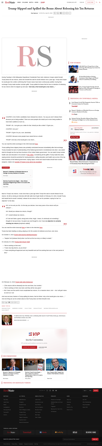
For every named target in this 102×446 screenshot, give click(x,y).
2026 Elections (22, 399)
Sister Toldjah (38, 417)
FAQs (90, 390)
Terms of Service (7, 444)
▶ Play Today (74, 137)
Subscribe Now (43, 347)
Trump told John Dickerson (24, 282)
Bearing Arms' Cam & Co (56, 409)
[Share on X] (55, 13)
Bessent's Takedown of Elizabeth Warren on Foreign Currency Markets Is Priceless (11, 374)
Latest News (6, 402)
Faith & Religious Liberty (24, 409)
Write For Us (69, 409)
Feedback (21, 444)
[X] (47, 390)
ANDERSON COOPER (17, 308)
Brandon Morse (38, 409)
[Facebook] (53, 390)
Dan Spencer (34, 13)
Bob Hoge (37, 414)
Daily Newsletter (86, 404)
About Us (69, 399)
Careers (68, 404)
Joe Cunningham (39, 407)
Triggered (53, 406)
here (36, 144)
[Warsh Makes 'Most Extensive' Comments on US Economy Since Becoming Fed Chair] (84, 150)
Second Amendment (24, 422)
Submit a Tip (70, 407)
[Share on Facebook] (61, 13)
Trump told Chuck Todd (22, 242)
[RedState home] (9, 390)
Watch (5, 404)
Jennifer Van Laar (39, 402)
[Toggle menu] (2, 2)
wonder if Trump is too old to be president (28, 162)
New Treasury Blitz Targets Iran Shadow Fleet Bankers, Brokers (55, 373)
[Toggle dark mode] (99, 2)
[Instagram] (50, 390)
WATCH (31, 2)
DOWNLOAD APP (72, 2)
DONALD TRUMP (38, 308)
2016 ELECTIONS (6, 308)
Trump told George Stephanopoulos (25, 234)
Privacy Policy (14, 444)
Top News (6, 399)
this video (30, 155)
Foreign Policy (22, 412)
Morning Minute (7, 409)
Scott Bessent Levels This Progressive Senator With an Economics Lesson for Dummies (86, 103)
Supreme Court (22, 419)
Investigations (7, 407)
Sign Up (95, 439)
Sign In (85, 390)
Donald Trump (22, 404)
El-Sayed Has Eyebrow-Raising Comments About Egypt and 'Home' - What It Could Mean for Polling (89, 78)
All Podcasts (53, 411)
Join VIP (95, 390)
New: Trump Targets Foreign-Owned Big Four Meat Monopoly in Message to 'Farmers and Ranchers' (89, 88)
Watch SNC (85, 407)
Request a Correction (28, 444)
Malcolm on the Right (56, 399)
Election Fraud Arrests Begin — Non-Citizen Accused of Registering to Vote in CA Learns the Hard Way (33, 374)
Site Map (36, 444)
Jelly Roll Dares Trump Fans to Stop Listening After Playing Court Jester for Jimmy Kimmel (89, 67)
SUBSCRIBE (90, 2)
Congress (21, 402)
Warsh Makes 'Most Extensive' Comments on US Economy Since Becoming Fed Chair (84, 162)
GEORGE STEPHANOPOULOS (51, 308)
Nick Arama (5, 378)
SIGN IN (82, 2)
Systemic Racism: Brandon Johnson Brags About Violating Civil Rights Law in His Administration (85, 119)
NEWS (19, 2)
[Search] (96, 2)
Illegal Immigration (23, 417)
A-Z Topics (22, 396)
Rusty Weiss (28, 378)
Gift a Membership (87, 402)
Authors (5, 414)
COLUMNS (25, 2)
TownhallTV (6, 412)
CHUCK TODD (28, 308)
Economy (21, 407)
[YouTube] (56, 390)
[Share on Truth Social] (58, 13)
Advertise (69, 402)
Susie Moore (38, 404)
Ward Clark (49, 378)
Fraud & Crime (22, 414)
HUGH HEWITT (5, 310)
